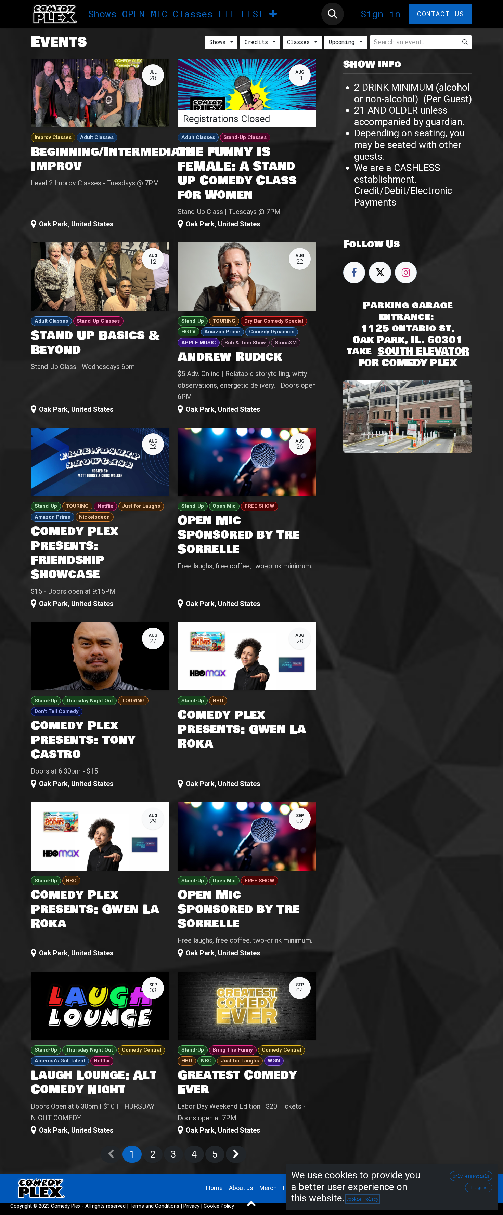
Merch (268, 1187)
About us (241, 1187)
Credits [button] (258, 41)
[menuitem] (102, 14)
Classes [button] (300, 41)
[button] (332, 14)
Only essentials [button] (471, 1176)
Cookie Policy (219, 1206)
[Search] (465, 42)
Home (214, 1187)
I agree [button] (478, 1187)
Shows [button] (219, 41)
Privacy (191, 1206)
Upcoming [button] (343, 41)
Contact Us (440, 13)
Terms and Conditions (154, 1206)
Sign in (380, 14)
